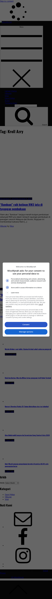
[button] (26, 292)
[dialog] (26, 300)
